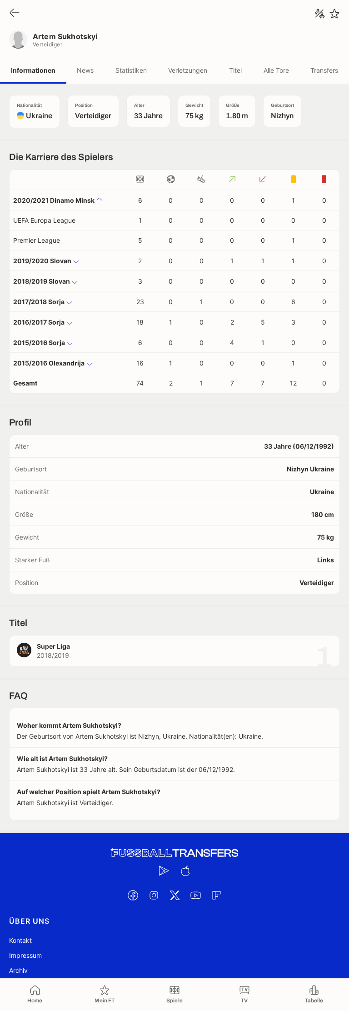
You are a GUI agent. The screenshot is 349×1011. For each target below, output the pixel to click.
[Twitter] (174, 895)
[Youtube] (195, 895)
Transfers (324, 70)
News (85, 70)
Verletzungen (187, 70)
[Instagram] (153, 895)
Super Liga (53, 646)
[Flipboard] (216, 895)
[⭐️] (334, 13)
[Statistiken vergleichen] (319, 13)
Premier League (36, 240)
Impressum (25, 955)
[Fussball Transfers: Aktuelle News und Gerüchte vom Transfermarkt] (174, 853)
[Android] (164, 870)
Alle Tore (276, 70)
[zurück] (14, 13)
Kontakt (20, 940)
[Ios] (185, 870)
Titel (235, 70)
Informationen (33, 70)
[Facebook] (133, 895)
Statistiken (131, 70)
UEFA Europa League (44, 220)
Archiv (18, 970)
